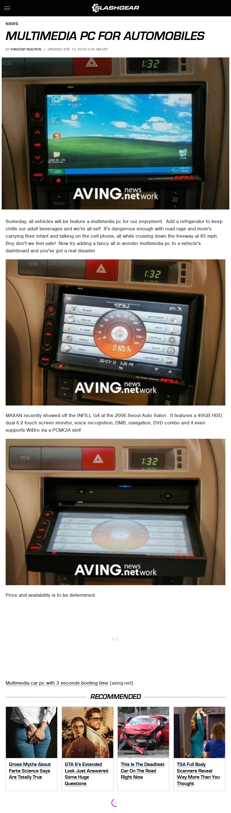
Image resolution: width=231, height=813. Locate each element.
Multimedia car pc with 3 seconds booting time (57, 683)
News (12, 24)
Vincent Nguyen (26, 49)
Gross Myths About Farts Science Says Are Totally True (30, 770)
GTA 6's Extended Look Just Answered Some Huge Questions (86, 773)
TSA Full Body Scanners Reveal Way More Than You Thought (198, 773)
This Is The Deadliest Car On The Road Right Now (143, 770)
